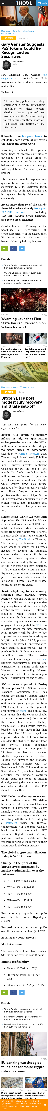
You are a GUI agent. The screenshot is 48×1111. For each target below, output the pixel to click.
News (15, 31)
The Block (25, 539)
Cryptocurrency (7, 33)
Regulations (29, 31)
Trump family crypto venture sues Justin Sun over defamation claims (23, 266)
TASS (39, 625)
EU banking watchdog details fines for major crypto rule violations (22, 281)
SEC (22, 31)
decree (43, 659)
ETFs (20, 387)
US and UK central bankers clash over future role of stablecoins (22, 274)
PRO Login (42, 3)
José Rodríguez (18, 61)
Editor (15, 64)
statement (11, 822)
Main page (5, 31)
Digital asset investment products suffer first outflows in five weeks (23, 1025)
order (23, 710)
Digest (15, 387)
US (19, 31)
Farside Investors (29, 453)
